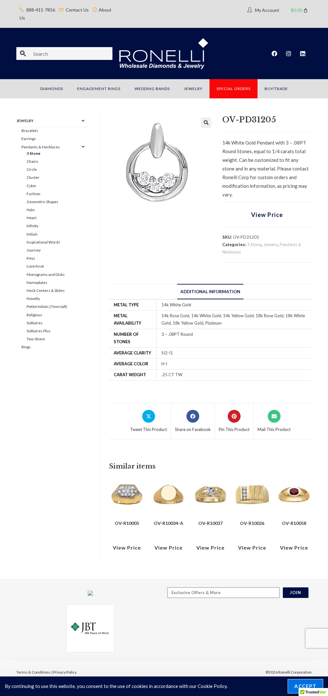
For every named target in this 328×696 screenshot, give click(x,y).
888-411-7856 (40, 9)
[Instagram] (288, 53)
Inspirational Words (43, 242)
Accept (305, 686)
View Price (267, 214)
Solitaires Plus (39, 330)
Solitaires (35, 322)
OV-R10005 (127, 523)
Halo (31, 209)
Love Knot (35, 266)
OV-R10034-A (168, 523)
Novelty (33, 298)
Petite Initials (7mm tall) (47, 306)
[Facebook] (274, 53)
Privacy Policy (65, 672)
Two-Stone (36, 338)
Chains (32, 161)
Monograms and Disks (46, 274)
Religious (34, 314)
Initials (32, 234)
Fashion (33, 193)
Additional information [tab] (210, 291)
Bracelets (29, 130)
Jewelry (270, 244)
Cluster (33, 177)
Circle (32, 169)
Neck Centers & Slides (46, 290)
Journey (34, 250)
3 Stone (254, 244)
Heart (32, 217)
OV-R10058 (294, 523)
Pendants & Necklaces (40, 147)
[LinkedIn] (302, 53)
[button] (206, 123)
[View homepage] (164, 53)
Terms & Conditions (33, 672)
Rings (26, 346)
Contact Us (77, 9)
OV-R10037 (210, 523)
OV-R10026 (252, 523)
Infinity (32, 225)
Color (31, 185)
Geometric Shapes (42, 201)
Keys (31, 258)
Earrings (28, 138)
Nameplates (37, 282)
